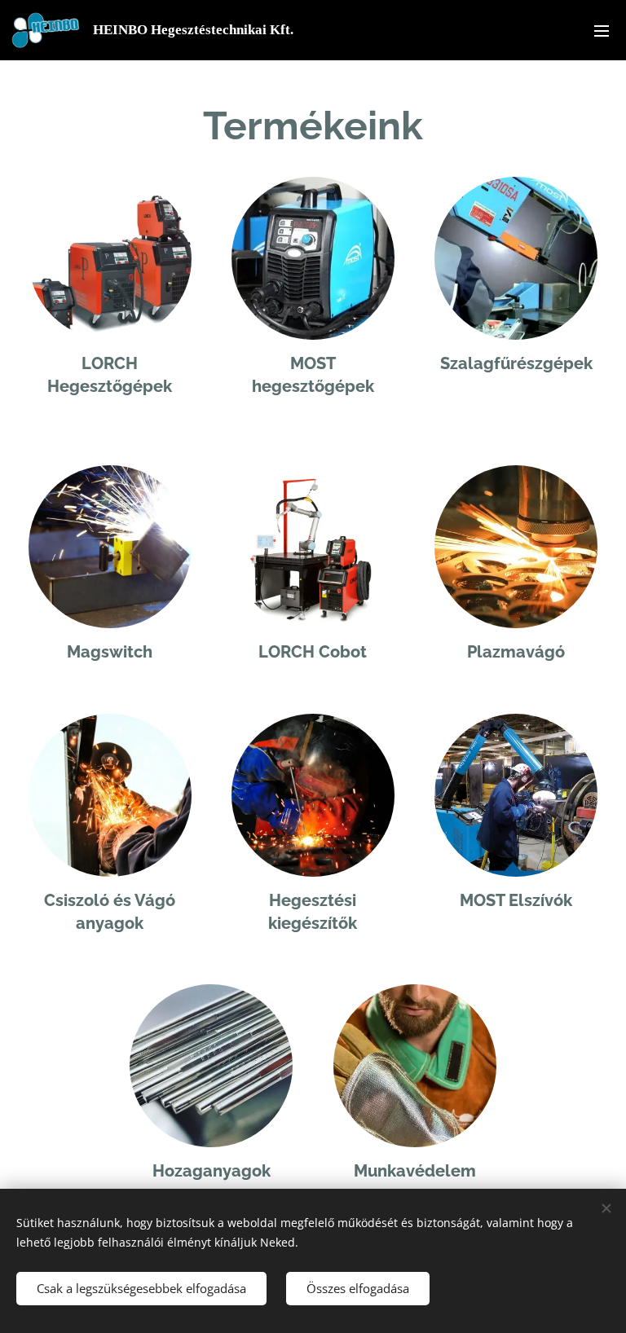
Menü (601, 30)
